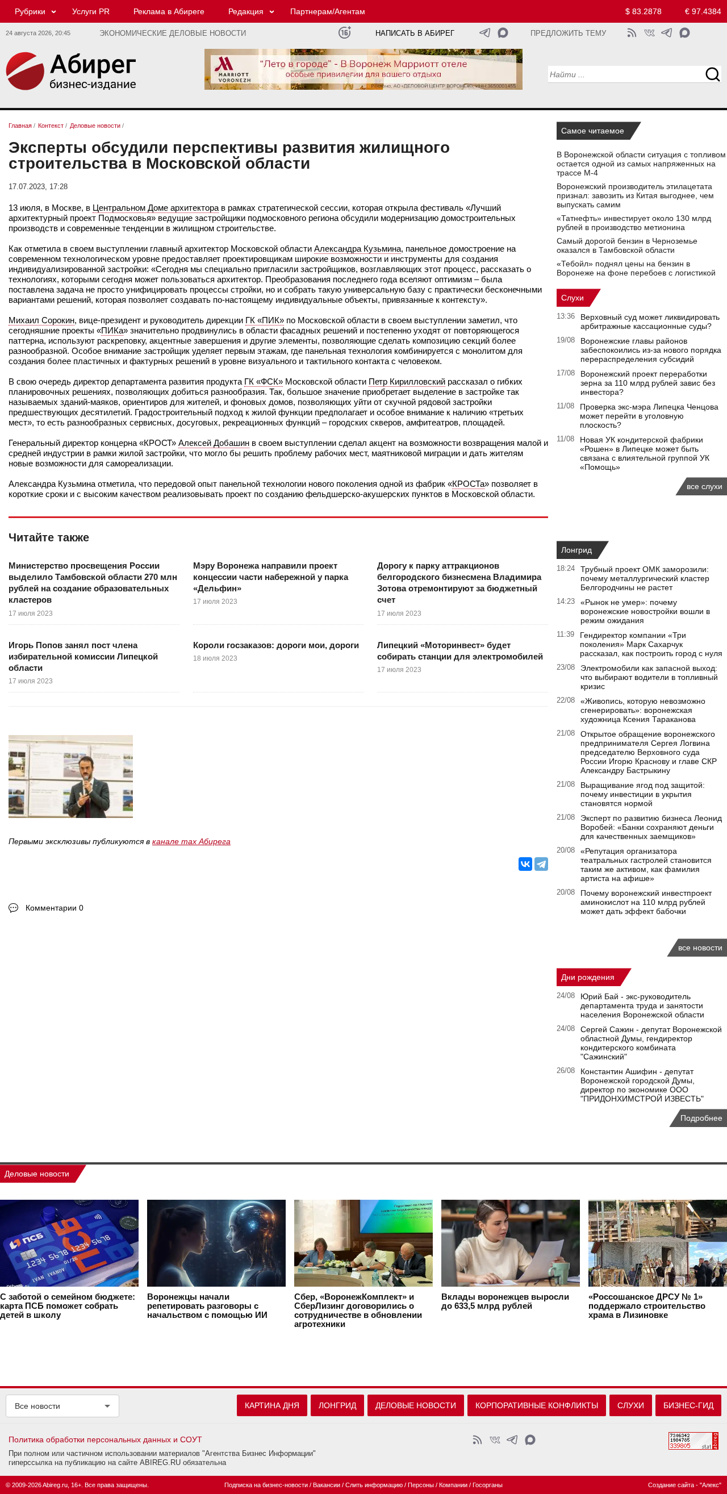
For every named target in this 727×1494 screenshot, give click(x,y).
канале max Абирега (191, 841)
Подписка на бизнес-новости (266, 1485)
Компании (453, 1485)
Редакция (246, 11)
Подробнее (701, 1117)
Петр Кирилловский (407, 381)
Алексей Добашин (213, 443)
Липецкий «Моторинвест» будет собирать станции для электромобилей (460, 650)
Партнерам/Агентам (327, 11)
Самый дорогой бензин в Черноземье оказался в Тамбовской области (627, 245)
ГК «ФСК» (263, 381)
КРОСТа (468, 484)
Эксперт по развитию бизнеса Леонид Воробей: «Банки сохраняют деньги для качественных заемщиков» (651, 827)
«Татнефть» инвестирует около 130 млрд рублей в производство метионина (634, 223)
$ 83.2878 (643, 11)
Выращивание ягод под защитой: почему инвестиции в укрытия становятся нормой (642, 794)
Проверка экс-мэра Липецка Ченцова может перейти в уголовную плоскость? (649, 415)
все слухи (704, 486)
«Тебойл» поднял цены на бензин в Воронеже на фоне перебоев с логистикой (636, 268)
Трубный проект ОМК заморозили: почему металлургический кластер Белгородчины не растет (644, 578)
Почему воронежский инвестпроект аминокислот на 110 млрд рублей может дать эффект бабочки (646, 902)
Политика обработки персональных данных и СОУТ (105, 1439)
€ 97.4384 (703, 11)
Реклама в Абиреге (168, 11)
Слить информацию (374, 1485)
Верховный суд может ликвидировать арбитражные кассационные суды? (650, 321)
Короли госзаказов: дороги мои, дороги (276, 645)
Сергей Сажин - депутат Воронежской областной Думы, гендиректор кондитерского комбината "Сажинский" (651, 1043)
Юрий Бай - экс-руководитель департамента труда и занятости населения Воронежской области (642, 1005)
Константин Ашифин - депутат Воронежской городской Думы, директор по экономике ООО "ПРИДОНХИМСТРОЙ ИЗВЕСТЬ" (642, 1085)
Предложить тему (568, 33)
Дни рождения (588, 977)
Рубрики (30, 11)
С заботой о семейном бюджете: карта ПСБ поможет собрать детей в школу (67, 1306)
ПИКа (112, 330)
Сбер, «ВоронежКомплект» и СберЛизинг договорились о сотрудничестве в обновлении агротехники (358, 1310)
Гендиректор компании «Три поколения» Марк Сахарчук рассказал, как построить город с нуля (651, 644)
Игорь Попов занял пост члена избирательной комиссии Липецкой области (83, 656)
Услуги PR (91, 11)
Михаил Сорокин (41, 320)
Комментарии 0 (54, 907)
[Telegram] (541, 864)
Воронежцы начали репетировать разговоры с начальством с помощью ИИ (207, 1306)
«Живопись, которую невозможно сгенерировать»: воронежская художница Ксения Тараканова (642, 710)
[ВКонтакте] (525, 864)
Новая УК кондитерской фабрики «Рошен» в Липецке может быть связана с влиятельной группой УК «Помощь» (644, 453)
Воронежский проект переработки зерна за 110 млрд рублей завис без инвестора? (647, 383)
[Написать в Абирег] (502, 32)
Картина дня (272, 1405)
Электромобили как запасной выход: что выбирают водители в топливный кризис (649, 677)
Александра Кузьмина (357, 248)
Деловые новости (37, 1173)
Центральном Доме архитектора (156, 207)
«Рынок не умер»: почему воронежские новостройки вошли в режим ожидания (645, 611)
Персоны (421, 1485)
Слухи (572, 297)
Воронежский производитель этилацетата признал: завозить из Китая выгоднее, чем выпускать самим (635, 195)
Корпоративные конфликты (536, 1405)
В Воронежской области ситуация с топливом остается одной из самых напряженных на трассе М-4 (641, 163)
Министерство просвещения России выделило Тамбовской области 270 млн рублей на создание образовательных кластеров (93, 583)
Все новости (37, 1405)
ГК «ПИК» (264, 320)
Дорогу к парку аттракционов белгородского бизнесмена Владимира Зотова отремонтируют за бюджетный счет (459, 583)
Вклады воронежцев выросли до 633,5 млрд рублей (505, 1301)
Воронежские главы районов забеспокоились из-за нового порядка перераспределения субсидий (650, 350)
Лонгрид (576, 549)
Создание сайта (671, 1485)
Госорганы (488, 1485)
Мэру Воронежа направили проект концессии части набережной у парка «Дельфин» (270, 577)
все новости (700, 947)
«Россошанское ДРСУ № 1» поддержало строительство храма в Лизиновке (646, 1306)
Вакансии (326, 1485)
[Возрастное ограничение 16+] (344, 32)
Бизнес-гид (688, 1405)
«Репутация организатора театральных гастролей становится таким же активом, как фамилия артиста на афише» (646, 864)
